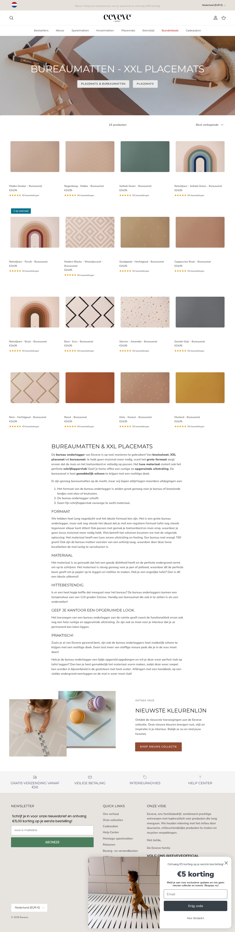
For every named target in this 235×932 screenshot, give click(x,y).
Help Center (111, 832)
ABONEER (52, 842)
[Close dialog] (226, 862)
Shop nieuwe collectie (158, 746)
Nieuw (60, 30)
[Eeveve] (117, 17)
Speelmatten (80, 30)
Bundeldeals (170, 30)
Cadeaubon (193, 30)
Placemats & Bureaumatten (103, 84)
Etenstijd (148, 30)
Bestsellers (41, 30)
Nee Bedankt (195, 918)
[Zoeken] (11, 18)
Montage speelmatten (118, 839)
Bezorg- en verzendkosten (120, 851)
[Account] (215, 18)
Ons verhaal (111, 814)
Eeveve (24, 917)
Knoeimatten (105, 30)
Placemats (128, 30)
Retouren (109, 845)
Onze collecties (113, 820)
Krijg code (195, 906)
